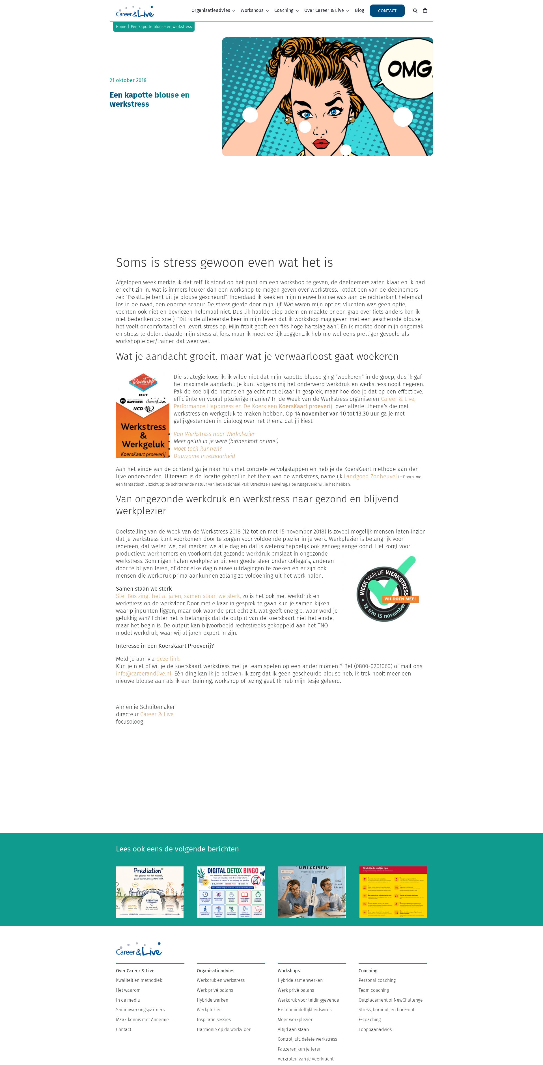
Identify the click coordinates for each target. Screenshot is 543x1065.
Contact (123, 1029)
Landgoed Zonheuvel (370, 476)
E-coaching (370, 1019)
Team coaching (374, 990)
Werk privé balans (215, 990)
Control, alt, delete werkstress (307, 1039)
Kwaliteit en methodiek (139, 980)
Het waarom (128, 990)
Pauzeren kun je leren (300, 1049)
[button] (415, 11)
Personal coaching (377, 980)
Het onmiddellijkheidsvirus (304, 1009)
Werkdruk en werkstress (221, 980)
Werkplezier (209, 1009)
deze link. (168, 658)
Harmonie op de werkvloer (224, 1029)
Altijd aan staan (293, 1029)
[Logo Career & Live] (135, 7)
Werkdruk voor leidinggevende (308, 1000)
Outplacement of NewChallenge (391, 1000)
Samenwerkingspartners (140, 1009)
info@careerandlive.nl (143, 673)
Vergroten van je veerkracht (305, 1059)
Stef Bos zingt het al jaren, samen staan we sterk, (178, 596)
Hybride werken (212, 1000)
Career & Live (157, 714)
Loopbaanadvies (375, 1029)
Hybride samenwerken (300, 980)
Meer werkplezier (295, 1019)
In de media (128, 1000)
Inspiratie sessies (214, 1019)
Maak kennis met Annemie (142, 1019)
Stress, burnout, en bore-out (386, 1009)
